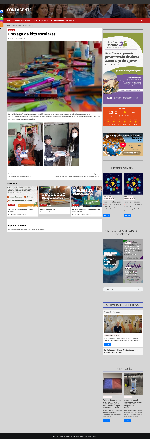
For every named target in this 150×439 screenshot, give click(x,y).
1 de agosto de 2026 (54, 212)
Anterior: (19, 175)
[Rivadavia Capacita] (54, 196)
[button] (142, 20)
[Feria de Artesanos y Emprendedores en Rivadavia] (86, 196)
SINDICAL (114, 253)
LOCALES (107, 253)
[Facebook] (1, 11)
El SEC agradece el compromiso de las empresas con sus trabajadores (132, 249)
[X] (1, 15)
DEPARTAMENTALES (105, 2)
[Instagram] (1, 21)
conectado (24, 229)
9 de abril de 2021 (20, 38)
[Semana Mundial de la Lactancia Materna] (22, 196)
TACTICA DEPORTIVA (136, 2)
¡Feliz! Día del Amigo (132, 272)
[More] (1, 25)
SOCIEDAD (108, 255)
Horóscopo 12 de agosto (112, 202)
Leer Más (106, 215)
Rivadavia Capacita (47, 209)
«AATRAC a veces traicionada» (110, 262)
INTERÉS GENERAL (108, 199)
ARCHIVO (94, 2)
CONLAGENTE (19, 10)
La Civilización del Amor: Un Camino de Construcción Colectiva (119, 351)
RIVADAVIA (11, 30)
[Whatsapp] (1, 18)
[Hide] (0, 28)
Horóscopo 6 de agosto (132, 202)
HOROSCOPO (107, 196)
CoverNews (83, 436)
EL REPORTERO (13, 214)
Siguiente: (77, 175)
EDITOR (11, 38)
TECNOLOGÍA (107, 397)
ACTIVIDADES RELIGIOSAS (111, 335)
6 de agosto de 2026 (22, 214)
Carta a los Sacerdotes (112, 312)
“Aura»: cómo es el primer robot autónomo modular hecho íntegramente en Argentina (133, 404)
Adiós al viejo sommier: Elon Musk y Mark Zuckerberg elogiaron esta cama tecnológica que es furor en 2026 (112, 404)
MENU (127, 2)
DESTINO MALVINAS (118, 2)
